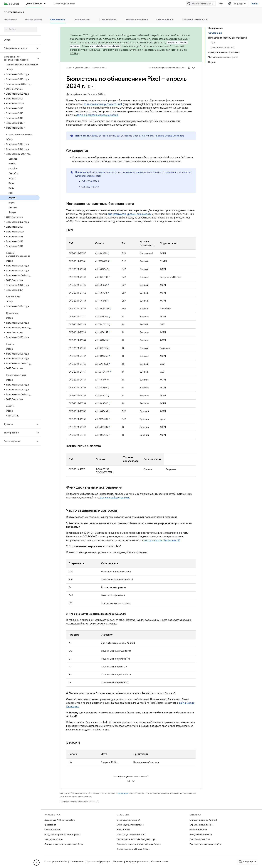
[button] (18, 48)
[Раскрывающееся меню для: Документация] (46, 3)
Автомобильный (164, 19)
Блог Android (123, 829)
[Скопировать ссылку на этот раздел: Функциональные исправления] (126, 487)
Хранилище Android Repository (59, 820)
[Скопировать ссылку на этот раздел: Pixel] (76, 230)
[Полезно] (189, 67)
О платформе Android (55, 861)
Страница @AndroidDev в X (130, 824)
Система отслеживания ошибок (205, 844)
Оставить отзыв (159, 861)
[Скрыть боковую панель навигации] (37, 862)
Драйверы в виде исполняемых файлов (63, 844)
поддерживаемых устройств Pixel (103, 104)
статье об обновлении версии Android (96, 115)
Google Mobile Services (201, 834)
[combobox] (201, 3)
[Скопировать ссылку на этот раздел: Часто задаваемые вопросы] (120, 511)
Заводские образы (53, 839)
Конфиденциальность (137, 861)
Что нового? (10, 19)
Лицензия (118, 861)
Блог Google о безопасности (131, 834)
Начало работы (33, 19)
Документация (34, 3)
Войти (255, 3)
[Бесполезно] (193, 67)
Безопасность (57, 19)
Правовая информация (98, 861)
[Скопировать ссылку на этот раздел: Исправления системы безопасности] (137, 204)
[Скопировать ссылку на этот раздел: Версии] (83, 743)
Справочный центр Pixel (201, 824)
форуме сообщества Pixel (114, 497)
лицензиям (123, 793)
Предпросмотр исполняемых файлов (62, 834)
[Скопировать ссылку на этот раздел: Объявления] (92, 151)
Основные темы (82, 19)
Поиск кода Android (64, 3)
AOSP (68, 67)
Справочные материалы (195, 19)
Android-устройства (137, 19)
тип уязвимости (117, 214)
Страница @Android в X (128, 820)
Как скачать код (52, 829)
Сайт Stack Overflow (200, 839)
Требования (50, 824)
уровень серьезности (139, 214)
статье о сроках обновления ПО (161, 540)
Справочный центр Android (203, 820)
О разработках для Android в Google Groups (139, 844)
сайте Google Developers (171, 135)
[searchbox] (20, 29)
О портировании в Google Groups (133, 849)
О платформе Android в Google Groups (136, 839)
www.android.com (199, 829)
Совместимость (108, 19)
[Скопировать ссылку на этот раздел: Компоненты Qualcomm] (104, 446)
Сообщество (77, 861)
